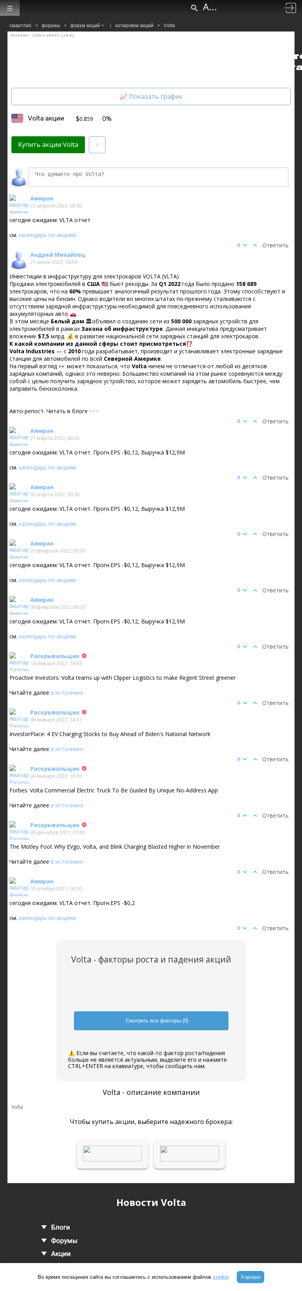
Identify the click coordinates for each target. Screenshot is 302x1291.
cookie (221, 1277)
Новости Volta (151, 1202)
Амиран (41, 198)
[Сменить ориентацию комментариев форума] (97, 145)
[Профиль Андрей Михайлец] (18, 260)
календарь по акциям (47, 235)
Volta (169, 25)
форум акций (85, 25)
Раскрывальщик (55, 656)
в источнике (67, 692)
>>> (94, 411)
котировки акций (134, 25)
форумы (51, 25)
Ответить (275, 245)
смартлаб (20, 25)
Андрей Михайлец (57, 254)
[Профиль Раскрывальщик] (18, 661)
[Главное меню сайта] (9, 8)
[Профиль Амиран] (18, 204)
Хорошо (250, 1277)
